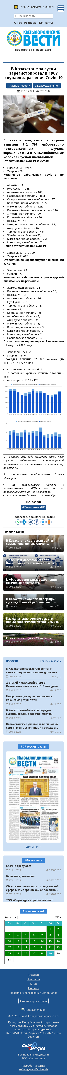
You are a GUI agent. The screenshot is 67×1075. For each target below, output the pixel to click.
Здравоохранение (47, 85)
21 (42, 947)
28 (42, 953)
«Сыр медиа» (36, 1058)
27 (33, 953)
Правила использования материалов (33, 993)
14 (42, 941)
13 (33, 941)
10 (9, 941)
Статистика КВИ (34, 507)
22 (50, 947)
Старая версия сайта (33, 1001)
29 (50, 953)
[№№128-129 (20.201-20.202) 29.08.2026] (33, 797)
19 (25, 947)
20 (33, 947)
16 (58, 941)
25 (17, 953)
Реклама (30, 22)
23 (58, 947)
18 (17, 947)
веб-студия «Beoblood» (33, 1069)
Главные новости (19, 85)
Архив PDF (33, 847)
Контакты (46, 22)
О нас (18, 22)
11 (17, 941)
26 (25, 953)
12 (25, 941)
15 (50, 941)
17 (9, 947)
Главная (33, 974)
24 (9, 953)
